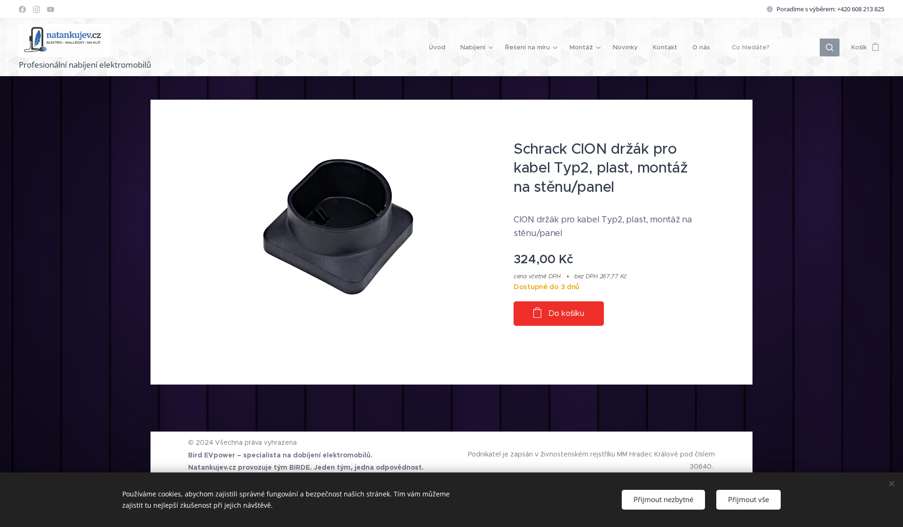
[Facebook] (22, 9)
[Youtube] (50, 9)
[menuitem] (440, 47)
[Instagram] (36, 9)
